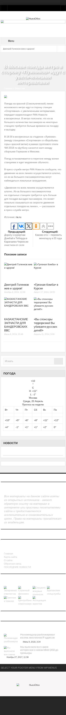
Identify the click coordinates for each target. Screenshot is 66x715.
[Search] (58, 361)
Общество (20, 88)
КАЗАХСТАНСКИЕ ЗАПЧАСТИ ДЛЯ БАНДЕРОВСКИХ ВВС (16, 325)
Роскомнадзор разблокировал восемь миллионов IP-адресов (37, 636)
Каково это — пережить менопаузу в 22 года (48, 235)
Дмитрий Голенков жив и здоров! (19, 49)
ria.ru (18, 217)
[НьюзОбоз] (33, 18)
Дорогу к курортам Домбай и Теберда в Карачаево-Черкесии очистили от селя (16, 238)
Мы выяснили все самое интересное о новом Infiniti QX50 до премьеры (39, 650)
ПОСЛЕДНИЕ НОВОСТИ (17, 567)
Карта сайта (10, 557)
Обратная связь (12, 563)
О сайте (8, 560)
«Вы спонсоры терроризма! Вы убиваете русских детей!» (45, 325)
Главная (8, 88)
